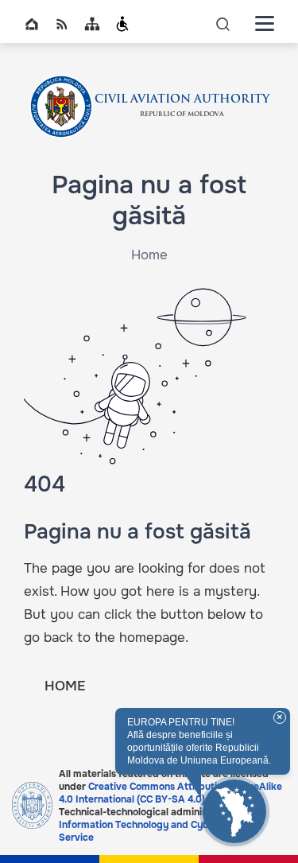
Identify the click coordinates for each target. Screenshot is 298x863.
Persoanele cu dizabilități (122, 24)
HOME (65, 686)
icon (223, 23)
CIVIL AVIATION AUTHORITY (182, 100)
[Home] (61, 106)
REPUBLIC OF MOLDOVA (182, 114)
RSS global (62, 24)
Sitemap (92, 24)
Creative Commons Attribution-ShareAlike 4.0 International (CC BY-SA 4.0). (170, 793)
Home (32, 24)
